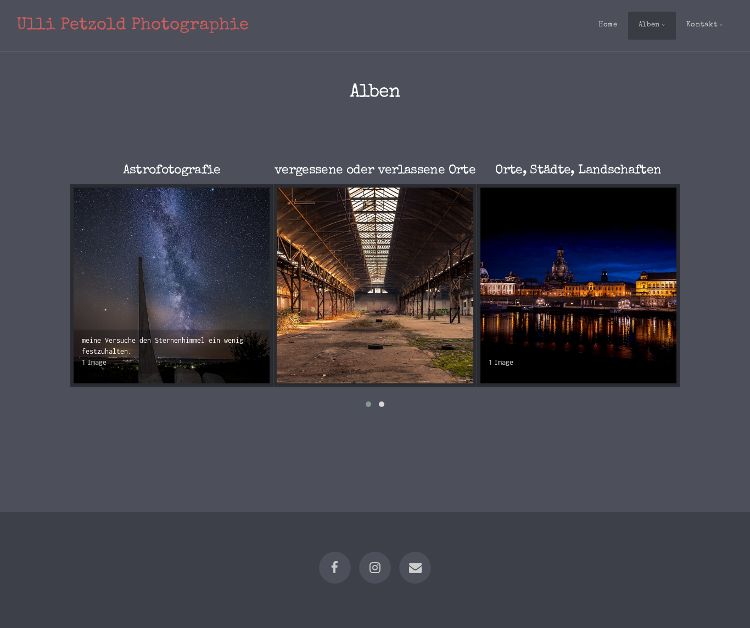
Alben (649, 25)
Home (608, 25)
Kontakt (702, 25)
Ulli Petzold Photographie (132, 25)
